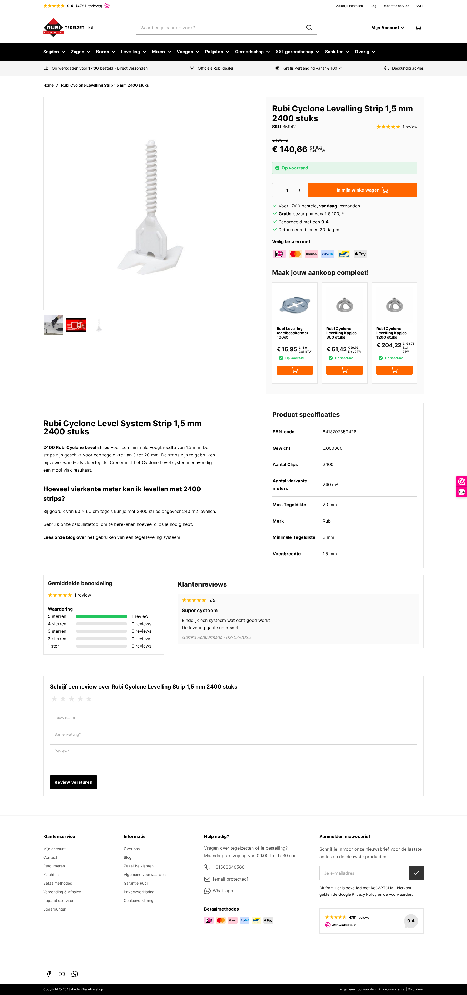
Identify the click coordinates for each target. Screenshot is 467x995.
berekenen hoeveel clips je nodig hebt (153, 524)
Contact (50, 857)
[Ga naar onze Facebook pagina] (48, 974)
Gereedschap (249, 51)
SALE (420, 6)
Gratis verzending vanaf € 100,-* (312, 68)
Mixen (158, 51)
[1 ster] (54, 699)
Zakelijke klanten (139, 866)
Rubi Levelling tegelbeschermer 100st (292, 332)
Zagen (77, 51)
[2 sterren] (63, 699)
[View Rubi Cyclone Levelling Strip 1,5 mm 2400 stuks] (53, 325)
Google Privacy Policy (357, 894)
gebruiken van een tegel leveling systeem (137, 537)
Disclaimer (416, 989)
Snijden (51, 51)
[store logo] (68, 27)
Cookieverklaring (139, 900)
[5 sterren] (89, 699)
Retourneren (54, 866)
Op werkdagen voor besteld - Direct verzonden (100, 68)
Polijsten (214, 51)
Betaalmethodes (57, 883)
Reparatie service (396, 6)
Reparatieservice (58, 900)
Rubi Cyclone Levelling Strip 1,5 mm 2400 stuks (105, 85)
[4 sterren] (80, 699)
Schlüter (334, 51)
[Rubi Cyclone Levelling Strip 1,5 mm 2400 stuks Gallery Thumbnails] (76, 325)
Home (48, 85)
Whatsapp (223, 890)
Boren (102, 51)
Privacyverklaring (139, 892)
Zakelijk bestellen (349, 6)
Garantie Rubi (136, 883)
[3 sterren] (71, 699)
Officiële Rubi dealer (216, 68)
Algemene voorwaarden (145, 874)
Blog (372, 6)
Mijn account (54, 848)
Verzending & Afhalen (62, 892)
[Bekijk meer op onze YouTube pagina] (61, 974)
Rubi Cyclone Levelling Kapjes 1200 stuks (391, 332)
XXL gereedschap (294, 51)
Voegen (185, 51)
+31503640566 (229, 867)
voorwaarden (400, 894)
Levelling (130, 51)
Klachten (51, 874)
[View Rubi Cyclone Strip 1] (99, 325)
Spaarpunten (54, 909)
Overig (362, 51)
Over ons (132, 848)
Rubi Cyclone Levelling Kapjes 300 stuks (341, 332)
